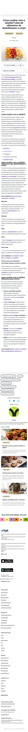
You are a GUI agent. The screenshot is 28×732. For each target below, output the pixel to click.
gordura (17, 127)
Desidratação (8, 159)
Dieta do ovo (4, 595)
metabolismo (12, 232)
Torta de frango (4, 670)
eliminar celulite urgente (7, 390)
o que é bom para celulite (7, 393)
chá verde (6, 250)
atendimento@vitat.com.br (7, 579)
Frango (2, 650)
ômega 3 (10, 240)
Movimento (4, 612)
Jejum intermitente (5, 605)
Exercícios (3, 685)
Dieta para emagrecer (6, 602)
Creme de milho (4, 663)
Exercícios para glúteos (6, 627)
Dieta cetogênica (5, 597)
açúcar (11, 315)
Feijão (2, 637)
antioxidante (12, 211)
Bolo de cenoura (4, 660)
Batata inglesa (4, 640)
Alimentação (9, 33)
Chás (2, 683)
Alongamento (4, 620)
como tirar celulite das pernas (8, 386)
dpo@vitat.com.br (5, 714)
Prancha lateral (4, 617)
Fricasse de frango (5, 673)
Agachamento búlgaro (6, 615)
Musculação (4, 622)
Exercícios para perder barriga (7, 625)
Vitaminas (3, 690)
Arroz (2, 635)
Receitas (3, 655)
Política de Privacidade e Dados (8, 703)
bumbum (12, 92)
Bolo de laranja (4, 668)
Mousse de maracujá (5, 665)
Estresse (6, 148)
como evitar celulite (6, 383)
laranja (23, 87)
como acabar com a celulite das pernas (10, 379)
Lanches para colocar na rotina (12, 473)
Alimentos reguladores (6, 607)
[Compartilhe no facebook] (9, 401)
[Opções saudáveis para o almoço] (14, 493)
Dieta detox (3, 600)
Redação (14, 37)
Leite (2, 645)
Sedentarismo (8, 151)
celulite (16, 75)
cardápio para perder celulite (8, 376)
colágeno (4, 272)
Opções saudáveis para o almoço (13, 500)
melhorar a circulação (8, 176)
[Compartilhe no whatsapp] (18, 401)
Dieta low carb (4, 592)
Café (5, 302)
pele (2, 105)
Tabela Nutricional (6, 632)
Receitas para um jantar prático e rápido (13, 446)
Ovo (2, 643)
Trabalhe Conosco (5, 581)
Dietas (2, 688)
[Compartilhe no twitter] (14, 401)
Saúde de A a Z (5, 678)
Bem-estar (19, 33)
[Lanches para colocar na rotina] (14, 467)
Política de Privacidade (6, 706)
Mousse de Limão (5, 658)
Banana (3, 648)
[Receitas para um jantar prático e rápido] (14, 440)
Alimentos (3, 680)
